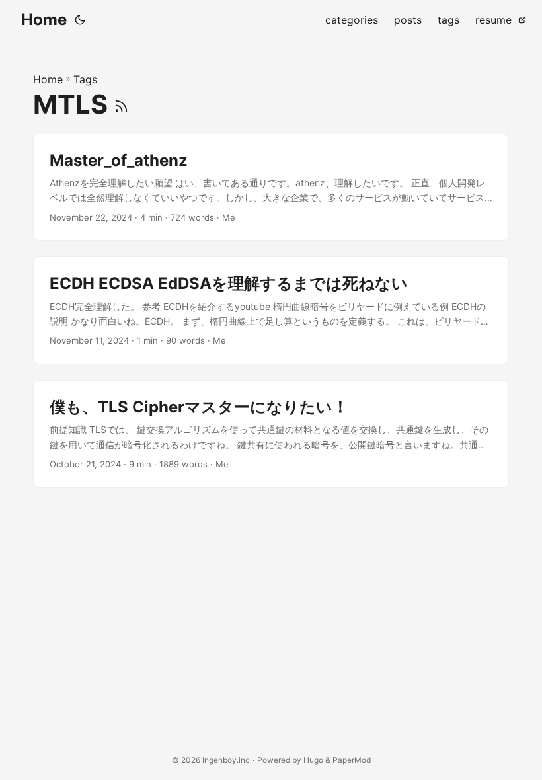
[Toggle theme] (80, 20)
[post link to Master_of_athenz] (271, 187)
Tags (85, 79)
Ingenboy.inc (226, 760)
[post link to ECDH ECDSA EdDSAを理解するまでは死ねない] (271, 310)
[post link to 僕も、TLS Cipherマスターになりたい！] (271, 434)
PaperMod (351, 760)
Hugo (313, 760)
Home (44, 19)
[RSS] (121, 104)
